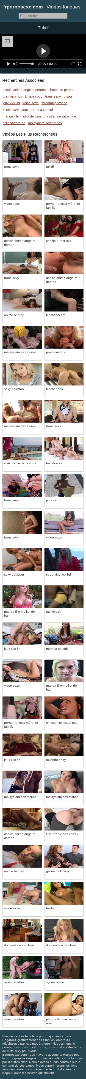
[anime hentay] (22, 300)
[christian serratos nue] (64, 708)
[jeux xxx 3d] (64, 485)
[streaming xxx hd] (64, 559)
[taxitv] (64, 893)
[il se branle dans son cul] (22, 448)
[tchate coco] (64, 374)
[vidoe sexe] (22, 189)
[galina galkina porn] (64, 856)
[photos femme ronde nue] (64, 1004)
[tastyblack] (64, 596)
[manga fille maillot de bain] (22, 596)
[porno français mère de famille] (64, 189)
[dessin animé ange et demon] (22, 226)
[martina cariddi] (64, 634)
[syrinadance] (64, 967)
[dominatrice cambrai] (22, 930)
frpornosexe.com (23, 6)
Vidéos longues (63, 6)
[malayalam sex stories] (22, 337)
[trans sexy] (22, 151)
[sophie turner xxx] (64, 226)
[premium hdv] (64, 337)
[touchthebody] (64, 745)
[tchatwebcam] (64, 300)
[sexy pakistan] (22, 374)
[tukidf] (64, 151)
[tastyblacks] (64, 448)
